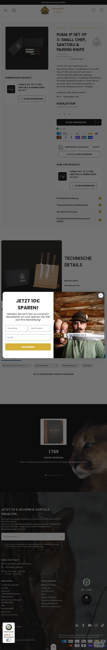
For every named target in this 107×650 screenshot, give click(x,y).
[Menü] (13, 624)
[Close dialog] (101, 295)
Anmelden (28, 346)
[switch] (8, 640)
